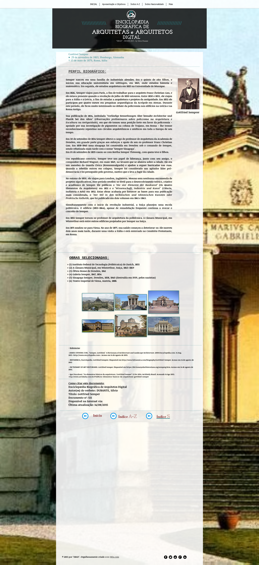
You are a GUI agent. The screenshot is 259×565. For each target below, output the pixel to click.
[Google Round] (180, 557)
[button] (98, 302)
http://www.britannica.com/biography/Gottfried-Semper (146, 360)
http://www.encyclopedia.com (87, 355)
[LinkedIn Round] (185, 557)
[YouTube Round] (175, 557)
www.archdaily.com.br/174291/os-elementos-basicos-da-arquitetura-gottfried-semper (111, 376)
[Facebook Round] (165, 557)
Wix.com (114, 556)
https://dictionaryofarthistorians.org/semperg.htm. (148, 367)
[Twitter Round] (170, 557)
